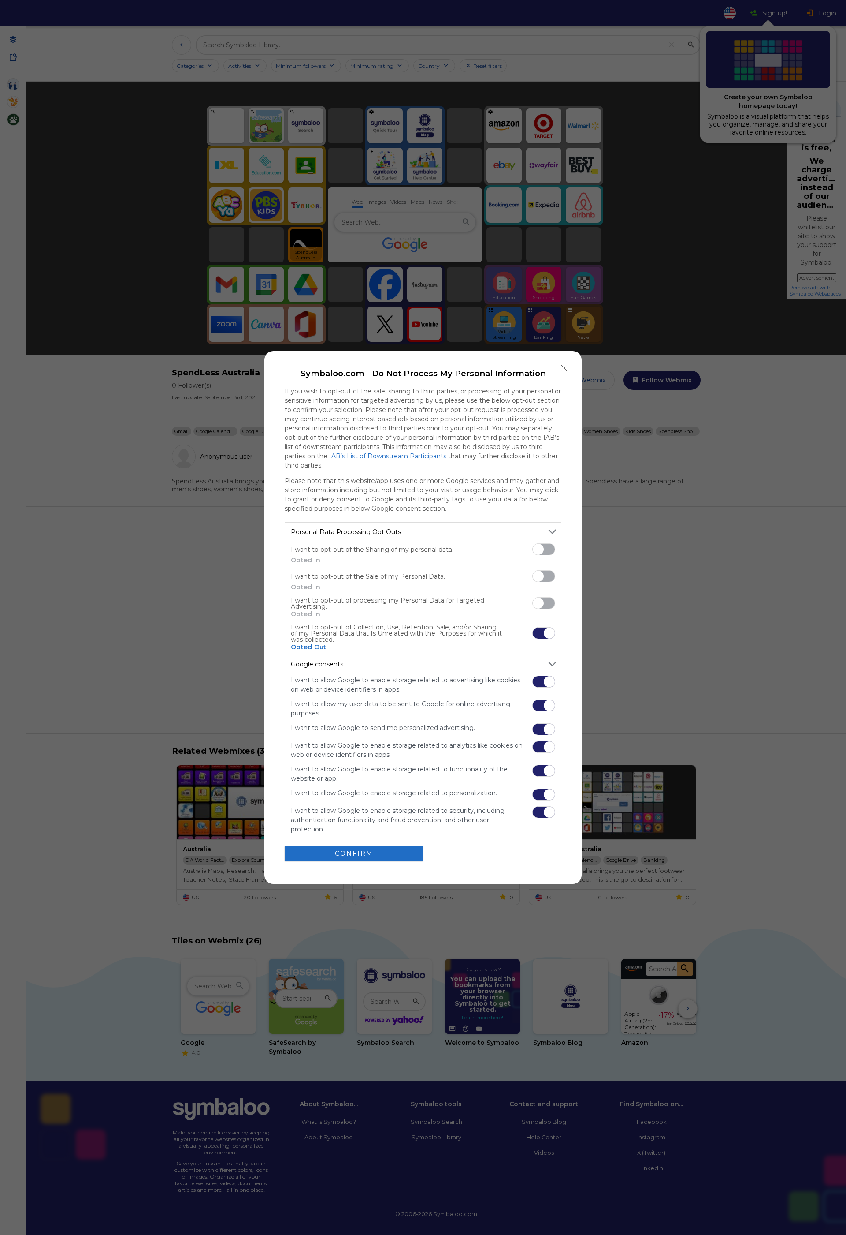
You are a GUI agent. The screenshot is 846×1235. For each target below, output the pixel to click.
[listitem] (423, 532)
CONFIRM (354, 853)
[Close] (564, 368)
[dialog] (423, 617)
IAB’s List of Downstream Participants (387, 456)
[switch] (543, 549)
